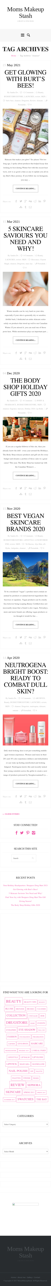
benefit (42, 1002)
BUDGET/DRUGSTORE (13, 96)
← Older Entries (11, 814)
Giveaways (23, 1043)
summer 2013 (9, 1100)
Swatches (25, 1099)
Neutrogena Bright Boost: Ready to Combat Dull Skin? (25, 677)
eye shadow (27, 1029)
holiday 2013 (24, 1051)
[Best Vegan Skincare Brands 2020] (25, 569)
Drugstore (25, 100)
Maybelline (38, 1064)
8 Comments (28, 255)
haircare (21, 408)
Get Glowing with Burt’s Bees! (25, 78)
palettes (16, 1078)
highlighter (10, 1050)
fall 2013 (41, 1030)
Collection (16, 1015)
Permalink (22, 104)
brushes (30, 1009)
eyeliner (11, 1030)
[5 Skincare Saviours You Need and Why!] (25, 289)
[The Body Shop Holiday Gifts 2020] (25, 429)
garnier (11, 1044)
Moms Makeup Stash (25, 12)
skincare (40, 100)
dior (42, 1016)
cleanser (18, 100)
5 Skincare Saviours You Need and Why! (25, 238)
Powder (26, 1078)
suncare (15, 710)
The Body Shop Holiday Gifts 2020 (25, 386)
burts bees (10, 100)
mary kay (29, 263)
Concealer (33, 1016)
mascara (24, 1064)
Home (13, 55)
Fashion (12, 1036)
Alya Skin (38, 544)
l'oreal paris (39, 1050)
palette (39, 1071)
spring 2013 (29, 1092)
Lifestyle (13, 1057)
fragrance (13, 408)
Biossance (35, 259)
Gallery (29, 1277)
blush (9, 1008)
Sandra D (13, 92)
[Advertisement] (25, 948)
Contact (37, 1277)
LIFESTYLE (29, 540)
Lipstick (12, 1063)
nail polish (18, 1071)
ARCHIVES (40, 698)
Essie (32, 1023)
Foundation (25, 1037)
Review (33, 100)
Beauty (40, 92)
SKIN (43, 96)
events (41, 1023)
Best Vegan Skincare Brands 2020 (25, 522)
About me (21, 1277)
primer (36, 1078)
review (37, 96)
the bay (41, 1099)
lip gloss (37, 1057)
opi (31, 1071)
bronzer (20, 1009)
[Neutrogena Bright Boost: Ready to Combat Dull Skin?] (25, 729)
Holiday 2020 (30, 408)
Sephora (34, 1085)
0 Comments (26, 698)
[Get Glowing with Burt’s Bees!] (25, 131)
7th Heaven (29, 544)
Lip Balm (39, 408)
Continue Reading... (25, 188)
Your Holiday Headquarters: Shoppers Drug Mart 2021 (25, 885)
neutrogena (34, 706)
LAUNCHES (29, 96)
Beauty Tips (30, 1002)
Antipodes (15, 548)
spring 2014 (41, 1092)
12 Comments (28, 92)
